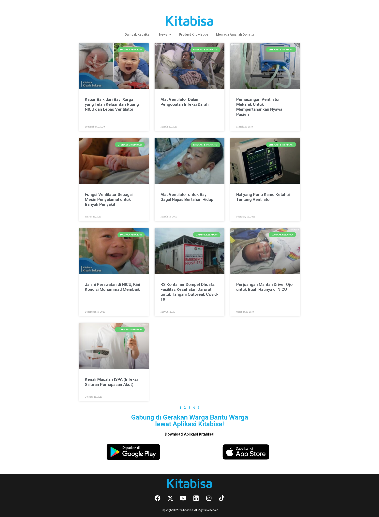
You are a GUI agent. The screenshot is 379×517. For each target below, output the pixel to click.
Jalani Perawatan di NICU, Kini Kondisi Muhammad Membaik (112, 287)
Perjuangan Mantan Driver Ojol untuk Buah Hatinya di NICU (265, 287)
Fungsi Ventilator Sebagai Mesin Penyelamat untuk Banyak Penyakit (109, 199)
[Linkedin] (196, 498)
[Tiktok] (222, 498)
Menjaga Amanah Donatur (235, 34)
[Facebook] (157, 498)
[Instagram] (209, 498)
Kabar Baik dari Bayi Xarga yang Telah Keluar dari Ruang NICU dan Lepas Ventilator (112, 104)
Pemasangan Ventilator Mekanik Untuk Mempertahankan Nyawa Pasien (259, 107)
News (163, 34)
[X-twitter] (170, 498)
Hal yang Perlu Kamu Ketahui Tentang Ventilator (263, 197)
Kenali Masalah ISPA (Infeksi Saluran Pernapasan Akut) (111, 382)
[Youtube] (183, 498)
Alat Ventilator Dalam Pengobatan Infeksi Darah (184, 102)
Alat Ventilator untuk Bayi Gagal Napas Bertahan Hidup (186, 197)
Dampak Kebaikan (138, 34)
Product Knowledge (193, 34)
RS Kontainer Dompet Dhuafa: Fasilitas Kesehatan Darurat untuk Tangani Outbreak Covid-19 (189, 292)
